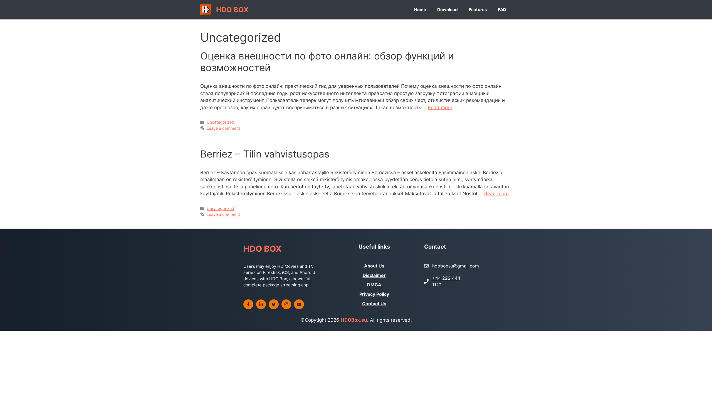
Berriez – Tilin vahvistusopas (264, 154)
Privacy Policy (374, 294)
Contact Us (374, 303)
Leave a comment (223, 128)
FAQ (502, 9)
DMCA (374, 285)
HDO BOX (232, 10)
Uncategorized (220, 122)
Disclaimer (374, 275)
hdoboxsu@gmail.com (455, 266)
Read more (440, 107)
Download (447, 9)
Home (420, 9)
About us (374, 266)
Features (478, 9)
